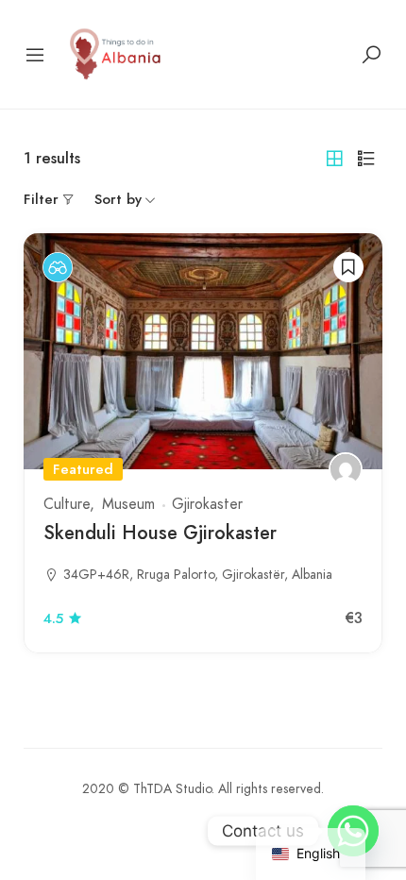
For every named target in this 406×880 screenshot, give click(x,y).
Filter (41, 199)
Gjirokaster (207, 504)
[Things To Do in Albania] (116, 52)
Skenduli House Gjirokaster (160, 533)
